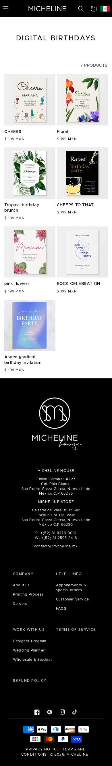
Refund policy (30, 680)
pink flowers (17, 284)
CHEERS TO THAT (75, 205)
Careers (20, 603)
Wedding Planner (29, 650)
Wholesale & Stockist (32, 659)
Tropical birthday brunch (21, 208)
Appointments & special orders (71, 587)
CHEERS (13, 132)
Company (23, 574)
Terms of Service (76, 629)
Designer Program (29, 641)
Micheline (77, 754)
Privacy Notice (42, 749)
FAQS (61, 608)
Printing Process (28, 594)
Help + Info (69, 574)
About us (21, 585)
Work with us (29, 629)
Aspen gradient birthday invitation (22, 360)
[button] (81, 8)
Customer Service (72, 599)
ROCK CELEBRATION (79, 284)
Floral (62, 132)
